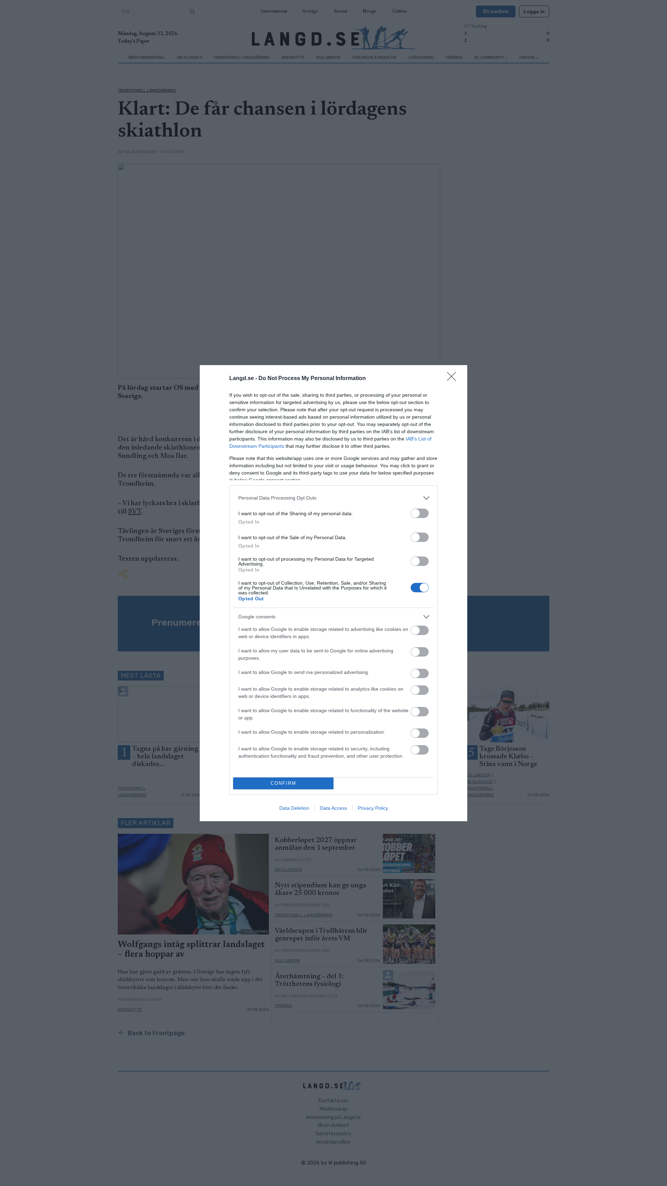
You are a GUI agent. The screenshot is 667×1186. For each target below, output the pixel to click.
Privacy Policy (373, 808)
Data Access (333, 808)
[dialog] (333, 593)
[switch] (420, 513)
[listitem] (333, 498)
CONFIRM (283, 783)
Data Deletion (294, 808)
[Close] (453, 378)
